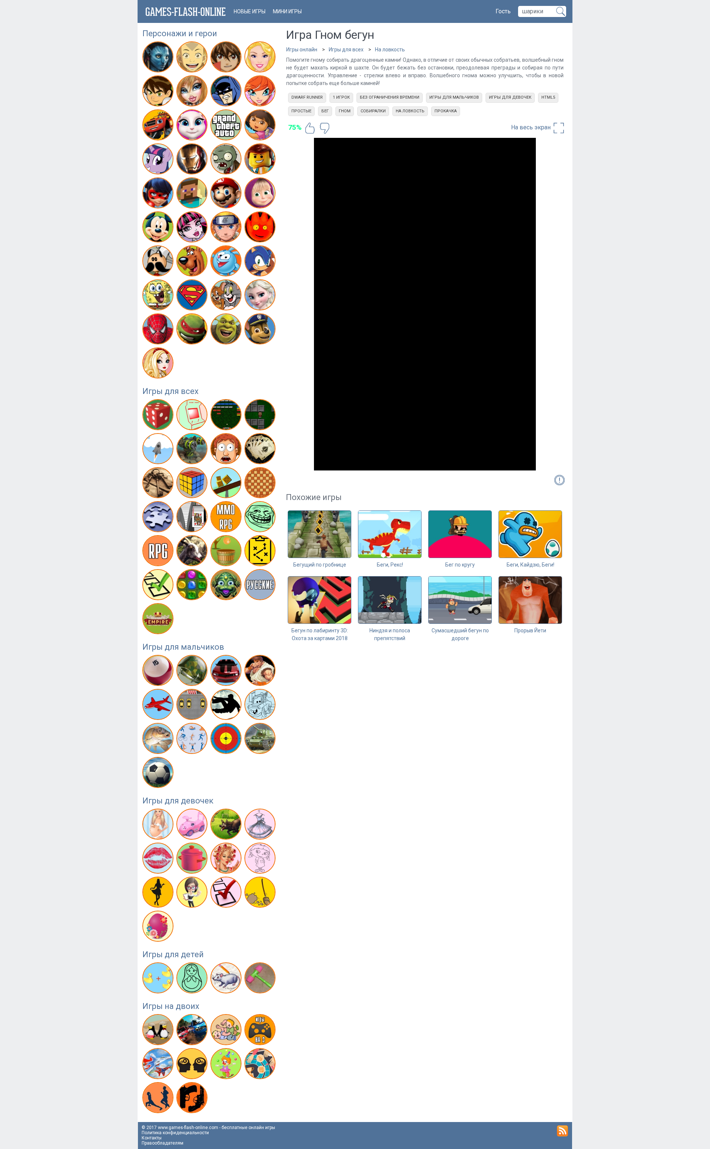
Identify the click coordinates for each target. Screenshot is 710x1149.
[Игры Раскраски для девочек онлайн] (260, 860)
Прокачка (446, 111)
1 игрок (341, 97)
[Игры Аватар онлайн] (158, 58)
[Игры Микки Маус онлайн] (158, 228)
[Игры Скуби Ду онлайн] (192, 262)
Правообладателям (162, 1143)
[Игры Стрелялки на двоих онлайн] (192, 1099)
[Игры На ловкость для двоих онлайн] (226, 1065)
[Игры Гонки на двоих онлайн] (192, 1031)
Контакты (152, 1137)
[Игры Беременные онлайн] (158, 826)
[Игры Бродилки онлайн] (260, 416)
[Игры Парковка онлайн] (192, 706)
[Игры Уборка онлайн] (260, 894)
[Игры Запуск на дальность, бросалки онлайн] (158, 450)
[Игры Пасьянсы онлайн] (192, 518)
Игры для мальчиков (183, 647)
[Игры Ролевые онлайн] (158, 552)
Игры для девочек (177, 800)
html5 (548, 97)
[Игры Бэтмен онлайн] (226, 92)
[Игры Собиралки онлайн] (226, 552)
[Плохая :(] (324, 128)
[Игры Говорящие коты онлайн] (192, 126)
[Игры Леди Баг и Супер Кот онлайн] (158, 194)
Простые (301, 111)
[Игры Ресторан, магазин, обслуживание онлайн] (158, 894)
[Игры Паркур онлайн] (226, 706)
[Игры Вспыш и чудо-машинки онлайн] (158, 126)
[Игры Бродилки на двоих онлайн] (158, 1031)
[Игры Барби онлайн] (260, 58)
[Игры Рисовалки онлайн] (226, 979)
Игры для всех (170, 391)
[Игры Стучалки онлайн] (260, 979)
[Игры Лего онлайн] (260, 160)
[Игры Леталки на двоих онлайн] (158, 1065)
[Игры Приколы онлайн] (260, 518)
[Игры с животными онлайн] (226, 826)
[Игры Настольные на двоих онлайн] (260, 1065)
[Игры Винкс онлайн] (260, 92)
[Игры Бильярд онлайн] (158, 672)
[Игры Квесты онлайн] (158, 484)
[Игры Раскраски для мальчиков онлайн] (260, 706)
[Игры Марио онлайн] (226, 194)
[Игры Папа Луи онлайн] (158, 262)
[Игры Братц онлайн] (192, 92)
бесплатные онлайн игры (248, 1127)
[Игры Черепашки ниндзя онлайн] (192, 330)
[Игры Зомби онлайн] (226, 160)
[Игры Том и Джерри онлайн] (226, 296)
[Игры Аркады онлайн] (192, 416)
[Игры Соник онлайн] (260, 262)
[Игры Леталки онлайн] (158, 706)
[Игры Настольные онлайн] (260, 484)
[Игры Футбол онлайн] (158, 774)
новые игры (250, 11)
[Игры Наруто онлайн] (226, 228)
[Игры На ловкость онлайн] (226, 484)
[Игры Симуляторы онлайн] (192, 552)
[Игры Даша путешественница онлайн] (260, 126)
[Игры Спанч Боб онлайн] (158, 296)
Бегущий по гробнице (319, 565)
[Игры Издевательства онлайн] (226, 450)
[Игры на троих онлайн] (260, 1031)
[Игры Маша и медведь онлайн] (260, 194)
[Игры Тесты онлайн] (158, 586)
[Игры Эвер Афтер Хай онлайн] (158, 364)
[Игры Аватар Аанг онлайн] (192, 58)
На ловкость (390, 49)
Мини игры (287, 11)
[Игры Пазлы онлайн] (158, 518)
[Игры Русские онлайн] (260, 586)
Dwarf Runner (307, 97)
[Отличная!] (310, 128)
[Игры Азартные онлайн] (158, 416)
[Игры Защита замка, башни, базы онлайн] (192, 450)
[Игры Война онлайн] (192, 672)
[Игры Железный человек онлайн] (192, 160)
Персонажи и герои (179, 33)
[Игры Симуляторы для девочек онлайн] (192, 894)
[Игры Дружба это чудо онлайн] (158, 160)
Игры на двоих (170, 1006)
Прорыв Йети (530, 630)
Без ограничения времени (389, 97)
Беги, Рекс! (390, 565)
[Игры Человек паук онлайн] (158, 330)
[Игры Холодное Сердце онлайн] (260, 296)
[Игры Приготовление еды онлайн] (192, 860)
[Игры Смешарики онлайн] (226, 262)
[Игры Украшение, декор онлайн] (158, 928)
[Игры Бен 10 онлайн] (158, 92)
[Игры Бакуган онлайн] (226, 58)
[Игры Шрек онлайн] (226, 330)
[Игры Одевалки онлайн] (260, 826)
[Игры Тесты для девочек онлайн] (226, 894)
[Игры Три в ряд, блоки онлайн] (192, 586)
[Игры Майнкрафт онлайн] (192, 194)
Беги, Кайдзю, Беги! (530, 565)
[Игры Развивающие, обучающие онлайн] (158, 979)
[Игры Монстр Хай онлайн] (192, 228)
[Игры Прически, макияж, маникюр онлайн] (226, 860)
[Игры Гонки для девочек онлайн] (192, 826)
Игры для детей (173, 954)
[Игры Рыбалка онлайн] (158, 740)
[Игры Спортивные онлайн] (192, 740)
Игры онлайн (301, 49)
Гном (345, 111)
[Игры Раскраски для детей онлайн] (192, 979)
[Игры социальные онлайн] (158, 620)
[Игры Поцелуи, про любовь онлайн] (158, 860)
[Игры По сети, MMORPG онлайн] (226, 518)
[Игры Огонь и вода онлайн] (260, 228)
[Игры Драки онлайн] (260, 672)
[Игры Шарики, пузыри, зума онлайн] (226, 586)
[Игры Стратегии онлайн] (260, 552)
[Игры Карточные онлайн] (260, 450)
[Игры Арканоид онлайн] (226, 416)
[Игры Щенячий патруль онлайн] (260, 330)
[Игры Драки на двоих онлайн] (226, 1031)
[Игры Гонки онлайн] (226, 672)
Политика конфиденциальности (175, 1132)
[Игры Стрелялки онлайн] (226, 740)
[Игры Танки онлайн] (260, 740)
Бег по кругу (460, 565)
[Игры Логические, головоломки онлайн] (192, 484)
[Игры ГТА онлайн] (226, 126)
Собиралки (373, 111)
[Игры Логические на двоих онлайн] (192, 1065)
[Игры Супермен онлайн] (192, 296)
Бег (325, 111)
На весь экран (531, 127)
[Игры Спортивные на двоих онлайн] (158, 1099)
